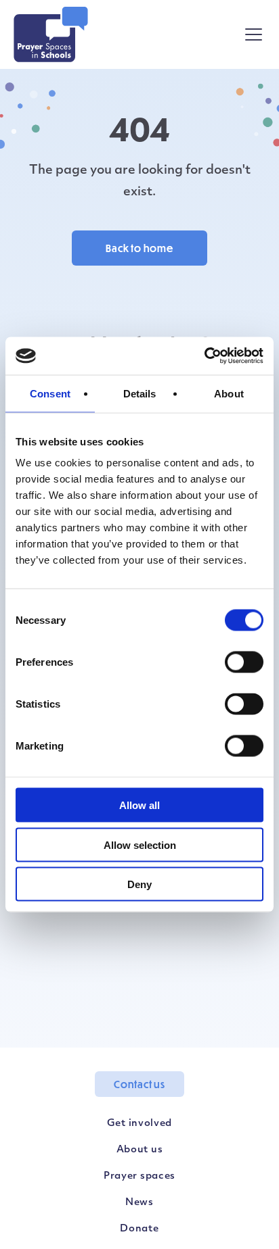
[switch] (244, 662)
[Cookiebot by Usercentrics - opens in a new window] (204, 356)
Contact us (139, 1084)
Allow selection (140, 844)
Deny (139, 884)
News (139, 1203)
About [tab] (229, 393)
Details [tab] (139, 393)
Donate (139, 1229)
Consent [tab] (50, 393)
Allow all (139, 805)
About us (139, 1150)
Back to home (139, 248)
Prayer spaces (139, 1176)
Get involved (139, 1124)
